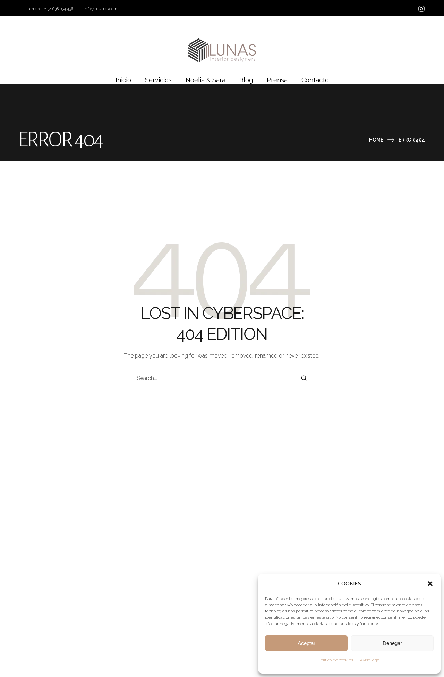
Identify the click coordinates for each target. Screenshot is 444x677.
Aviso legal (370, 660)
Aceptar (306, 643)
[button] (430, 583)
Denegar (392, 643)
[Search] (304, 378)
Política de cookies (335, 660)
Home (376, 140)
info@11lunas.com (100, 8)
